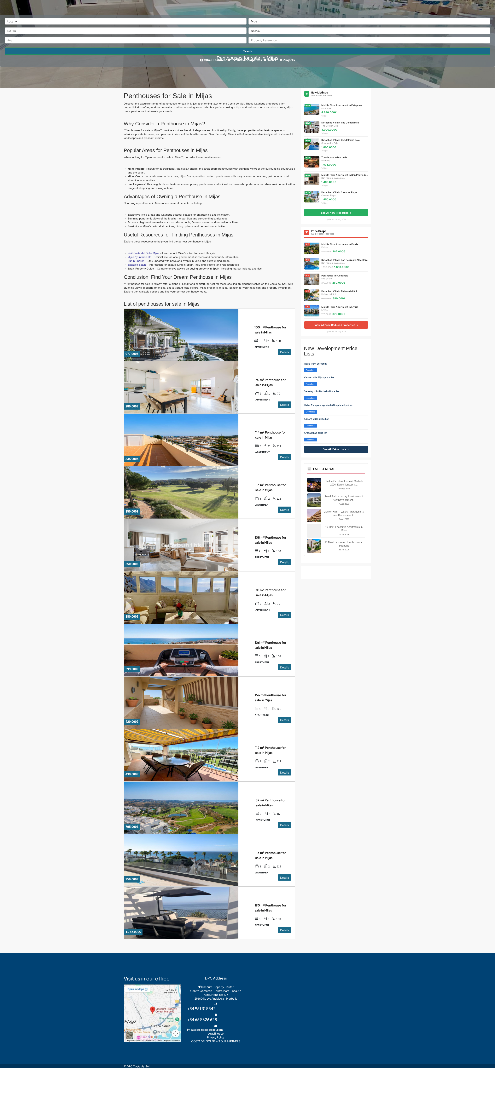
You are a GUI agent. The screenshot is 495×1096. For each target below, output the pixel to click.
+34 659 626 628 (202, 1019)
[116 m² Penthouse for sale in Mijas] (187, 492)
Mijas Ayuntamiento (139, 256)
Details (284, 352)
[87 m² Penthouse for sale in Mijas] (188, 808)
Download (310, 370)
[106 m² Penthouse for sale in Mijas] (187, 650)
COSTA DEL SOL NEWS (205, 1041)
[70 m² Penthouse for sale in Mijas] (188, 387)
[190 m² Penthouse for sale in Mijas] (187, 913)
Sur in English (136, 260)
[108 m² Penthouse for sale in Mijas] (187, 545)
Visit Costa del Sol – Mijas (143, 253)
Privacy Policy (215, 1037)
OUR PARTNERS (230, 1041)
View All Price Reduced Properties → (336, 325)
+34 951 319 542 (201, 1008)
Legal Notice (216, 1033)
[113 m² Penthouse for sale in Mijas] (187, 860)
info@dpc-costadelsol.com (205, 1029)
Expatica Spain (137, 264)
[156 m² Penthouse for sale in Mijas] (187, 703)
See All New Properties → (336, 212)
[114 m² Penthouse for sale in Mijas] (187, 440)
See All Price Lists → (336, 449)
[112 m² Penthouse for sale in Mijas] (187, 755)
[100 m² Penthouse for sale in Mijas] (187, 335)
